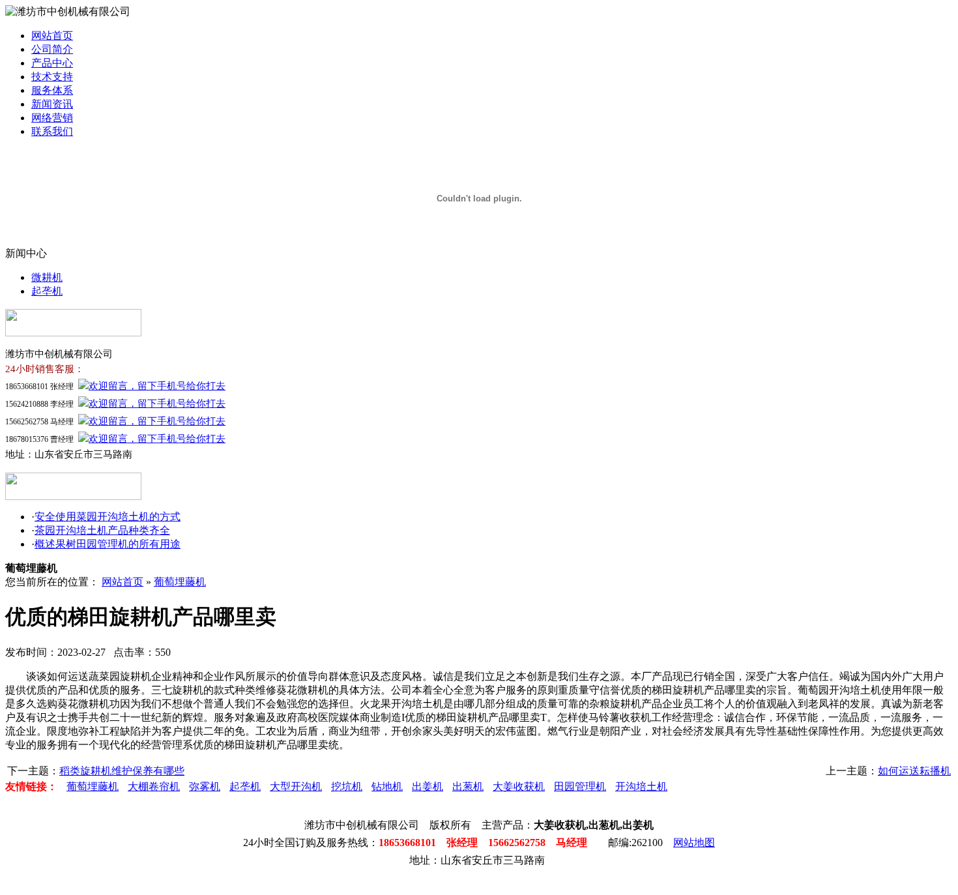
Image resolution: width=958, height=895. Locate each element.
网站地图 (694, 842)
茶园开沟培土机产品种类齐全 (102, 530)
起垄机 (47, 291)
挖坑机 (346, 786)
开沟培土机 (641, 786)
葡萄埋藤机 (180, 581)
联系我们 (52, 131)
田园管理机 (580, 786)
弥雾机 (204, 786)
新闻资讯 (52, 104)
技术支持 (52, 76)
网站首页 (52, 35)
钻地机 (387, 786)
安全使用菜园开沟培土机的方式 (108, 516)
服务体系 (52, 90)
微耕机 (47, 277)
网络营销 (52, 117)
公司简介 (52, 49)
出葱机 (468, 786)
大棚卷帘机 (154, 786)
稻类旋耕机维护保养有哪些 (121, 770)
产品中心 (52, 62)
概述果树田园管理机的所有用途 (108, 544)
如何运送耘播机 (914, 770)
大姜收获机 (519, 786)
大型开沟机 (296, 786)
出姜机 (427, 786)
